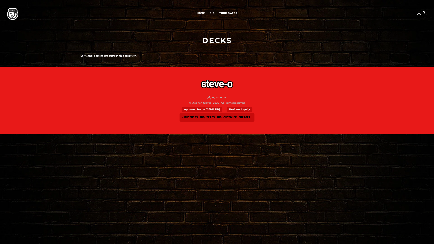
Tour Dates (228, 13)
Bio (212, 13)
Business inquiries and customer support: (218, 117)
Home (201, 13)
